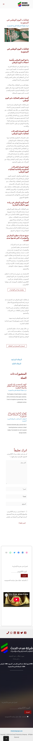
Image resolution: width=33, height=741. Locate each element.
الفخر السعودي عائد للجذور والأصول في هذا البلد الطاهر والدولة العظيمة (16, 386)
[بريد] (6, 553)
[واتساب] (10, 553)
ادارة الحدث (18, 419)
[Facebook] (25, 633)
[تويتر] (14, 553)
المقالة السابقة (16, 359)
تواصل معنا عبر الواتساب (16, 290)
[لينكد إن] (23, 553)
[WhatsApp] (11, 633)
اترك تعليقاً (25, 25)
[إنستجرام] (27, 553)
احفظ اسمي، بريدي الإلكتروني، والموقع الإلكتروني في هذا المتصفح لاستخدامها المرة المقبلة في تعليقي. (16, 514)
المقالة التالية (16, 363)
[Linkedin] (15, 633)
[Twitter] (21, 633)
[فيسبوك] (19, 553)
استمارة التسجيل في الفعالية (16, 346)
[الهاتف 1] (8, 633)
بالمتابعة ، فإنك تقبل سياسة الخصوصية (15, 580)
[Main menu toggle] (4, 4)
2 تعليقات (24, 419)
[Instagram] (18, 633)
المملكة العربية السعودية (14, 25)
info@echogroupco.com (16, 731)
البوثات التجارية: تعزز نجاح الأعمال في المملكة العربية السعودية (17, 414)
